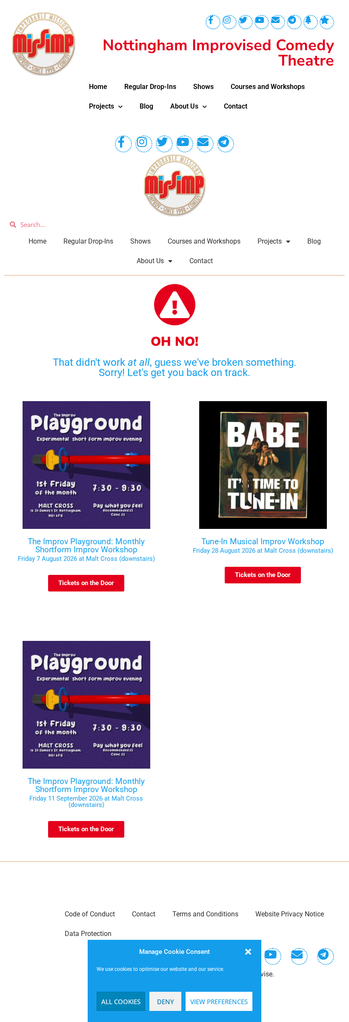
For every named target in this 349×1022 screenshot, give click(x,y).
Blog (146, 106)
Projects (101, 106)
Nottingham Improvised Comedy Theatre (218, 53)
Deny (165, 1001)
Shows (203, 87)
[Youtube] (262, 22)
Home (98, 87)
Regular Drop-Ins (150, 87)
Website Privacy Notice (289, 914)
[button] (248, 951)
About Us (184, 106)
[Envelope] (278, 22)
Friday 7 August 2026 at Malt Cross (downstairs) (86, 559)
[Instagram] (229, 22)
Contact (235, 106)
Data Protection (88, 934)
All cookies (120, 1001)
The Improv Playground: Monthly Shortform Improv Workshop (86, 545)
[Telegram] (294, 22)
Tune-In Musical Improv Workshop (262, 541)
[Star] (327, 22)
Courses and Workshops (268, 87)
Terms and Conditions (205, 914)
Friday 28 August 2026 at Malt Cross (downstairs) (263, 550)
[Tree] (310, 22)
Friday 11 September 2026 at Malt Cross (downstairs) (86, 802)
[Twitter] (245, 22)
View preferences (219, 1001)
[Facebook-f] (213, 22)
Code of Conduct (90, 914)
